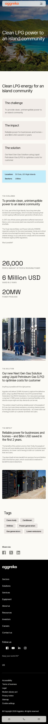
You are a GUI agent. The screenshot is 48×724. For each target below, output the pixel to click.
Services (6, 592)
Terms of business (9, 684)
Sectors (5, 579)
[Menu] (41, 4)
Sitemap (5, 699)
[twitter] (11, 552)
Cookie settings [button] (8, 703)
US (3, 665)
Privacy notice (8, 696)
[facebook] (4, 552)
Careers (5, 626)
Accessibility (7, 680)
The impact (12, 125)
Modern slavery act (9, 692)
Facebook (6, 648)
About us (6, 606)
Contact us (7, 632)
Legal (4, 688)
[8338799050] (24, 719)
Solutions (6, 586)
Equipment (6, 599)
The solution (12, 148)
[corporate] (12, 3)
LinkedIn (18, 648)
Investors (6, 619)
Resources (7, 612)
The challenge (14, 103)
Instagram (24, 648)
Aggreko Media (12, 648)
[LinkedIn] (18, 552)
